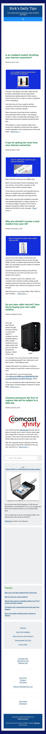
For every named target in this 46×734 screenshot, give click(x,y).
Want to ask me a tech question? (23, 636)
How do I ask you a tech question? (16, 597)
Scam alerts (23, 701)
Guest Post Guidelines (23, 632)
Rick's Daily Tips (23, 8)
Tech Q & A (23, 678)
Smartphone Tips (23, 661)
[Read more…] (15, 131)
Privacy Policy (23, 644)
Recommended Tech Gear (23, 640)
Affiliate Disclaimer (23, 719)
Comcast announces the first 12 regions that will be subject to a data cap (21, 400)
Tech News (23, 682)
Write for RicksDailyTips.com (23, 686)
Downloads (23, 704)
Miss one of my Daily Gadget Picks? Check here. (21, 593)
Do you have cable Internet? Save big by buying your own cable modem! (22, 307)
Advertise (23, 628)
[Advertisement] (23, 555)
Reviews (23, 680)
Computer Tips (23, 659)
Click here (37, 723)
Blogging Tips (23, 663)
